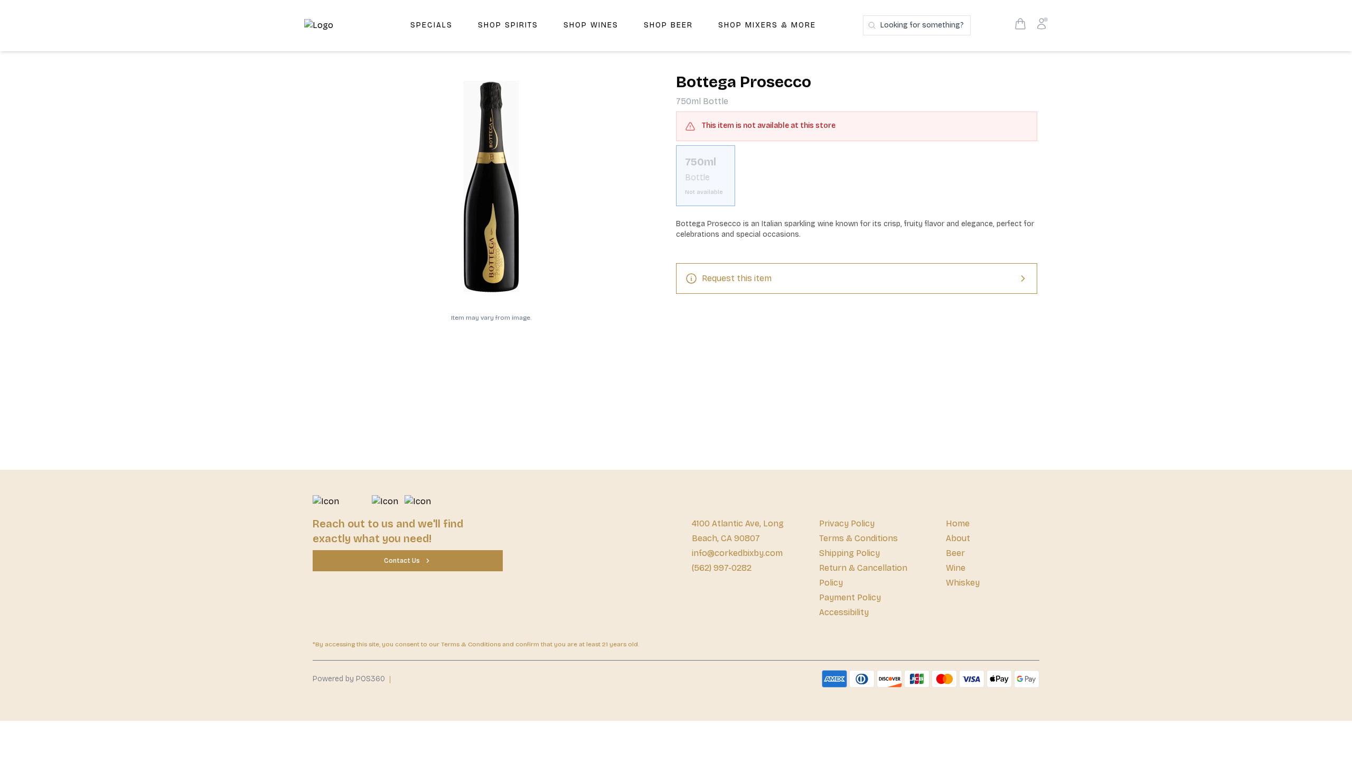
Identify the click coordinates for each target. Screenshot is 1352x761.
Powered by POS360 (349, 678)
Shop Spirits (508, 25)
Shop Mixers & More (767, 25)
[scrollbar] (856, 180)
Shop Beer (668, 25)
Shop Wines (591, 25)
